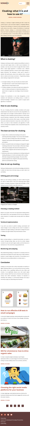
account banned (18, 279)
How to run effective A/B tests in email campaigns (14, 311)
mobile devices (5, 151)
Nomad (15, 17)
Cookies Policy (3, 423)
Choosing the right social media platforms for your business (14, 388)
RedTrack (4, 153)
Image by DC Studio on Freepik (9, 204)
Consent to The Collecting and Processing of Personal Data (12, 419)
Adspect (3, 134)
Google (11, 113)
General (11, 17)
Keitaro (3, 144)
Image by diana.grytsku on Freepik (15, 55)
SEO (6, 74)
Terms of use (3, 421)
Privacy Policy (3, 418)
